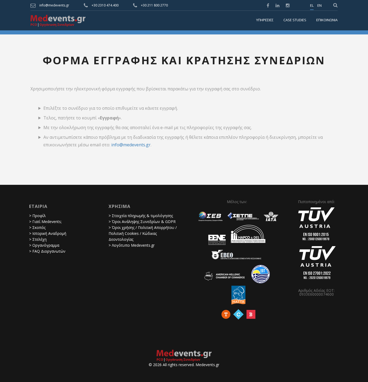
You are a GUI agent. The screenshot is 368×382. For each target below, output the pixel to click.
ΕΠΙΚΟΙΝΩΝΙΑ (327, 20)
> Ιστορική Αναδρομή (47, 233)
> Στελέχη (38, 239)
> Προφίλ (37, 215)
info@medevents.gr (54, 5)
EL (312, 5)
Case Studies (294, 20)
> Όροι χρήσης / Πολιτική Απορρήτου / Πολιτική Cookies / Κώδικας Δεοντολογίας (143, 233)
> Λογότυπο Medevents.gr (132, 245)
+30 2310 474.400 (105, 5)
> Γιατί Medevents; (45, 221)
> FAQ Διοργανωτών (47, 251)
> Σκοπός (37, 227)
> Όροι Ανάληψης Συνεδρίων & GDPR (142, 221)
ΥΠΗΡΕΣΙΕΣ (264, 20)
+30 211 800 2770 (154, 5)
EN (319, 5)
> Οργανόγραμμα (44, 245)
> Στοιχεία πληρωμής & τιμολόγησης (141, 215)
